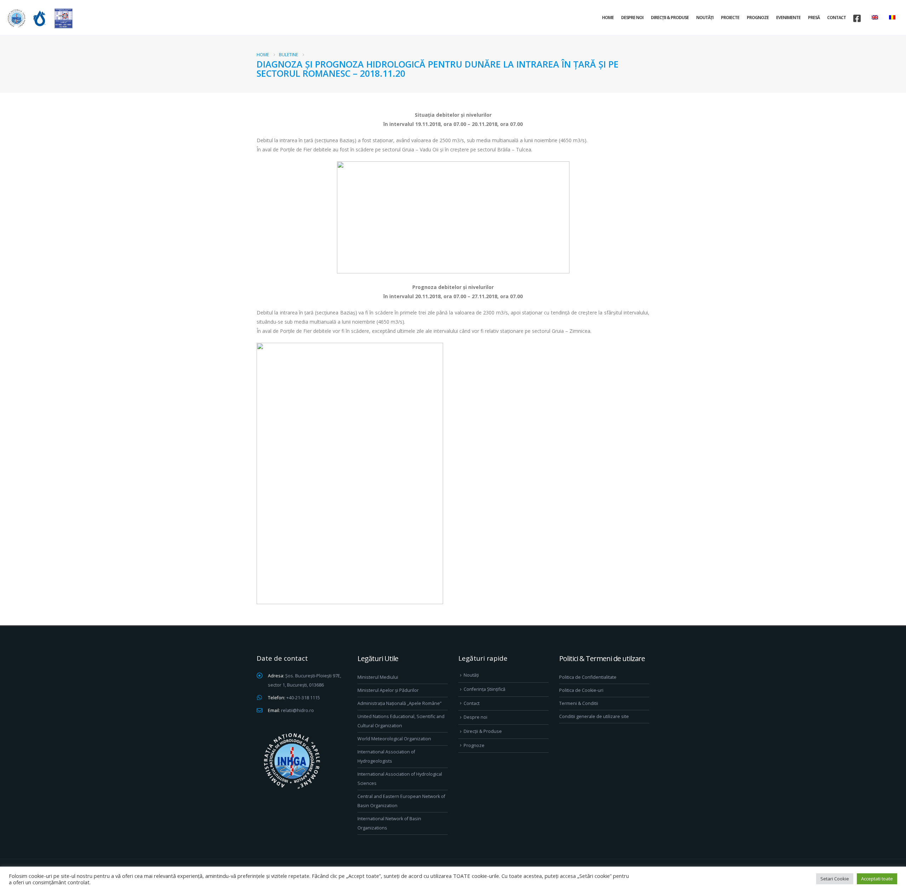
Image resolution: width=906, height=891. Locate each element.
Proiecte (730, 18)
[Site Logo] (39, 18)
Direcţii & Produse (670, 18)
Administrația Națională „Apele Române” (399, 703)
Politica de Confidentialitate (588, 677)
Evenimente (788, 18)
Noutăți (704, 18)
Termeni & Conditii (578, 703)
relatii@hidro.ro (297, 710)
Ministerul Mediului (377, 677)
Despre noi (632, 18)
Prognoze (758, 18)
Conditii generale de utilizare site (594, 716)
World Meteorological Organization (394, 739)
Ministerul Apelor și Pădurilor (388, 690)
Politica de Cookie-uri (581, 690)
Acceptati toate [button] (877, 878)
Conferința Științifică (484, 689)
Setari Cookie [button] (834, 878)
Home (608, 18)
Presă (814, 18)
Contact (836, 18)
